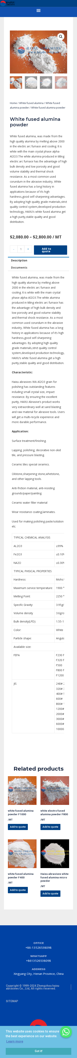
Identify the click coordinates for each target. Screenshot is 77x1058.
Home (13, 103)
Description (19, 260)
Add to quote (46, 250)
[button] (38, 10)
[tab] (38, 260)
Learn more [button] (14, 1041)
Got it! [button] (38, 1051)
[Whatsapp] (66, 1032)
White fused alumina (31, 103)
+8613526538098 (38, 961)
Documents (19, 267)
